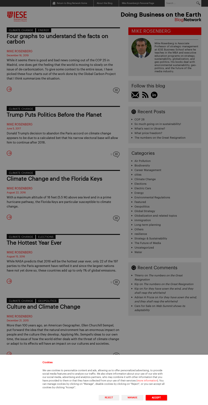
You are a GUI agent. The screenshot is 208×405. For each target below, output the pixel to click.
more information (147, 380)
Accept (156, 397)
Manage (132, 397)
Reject (109, 397)
